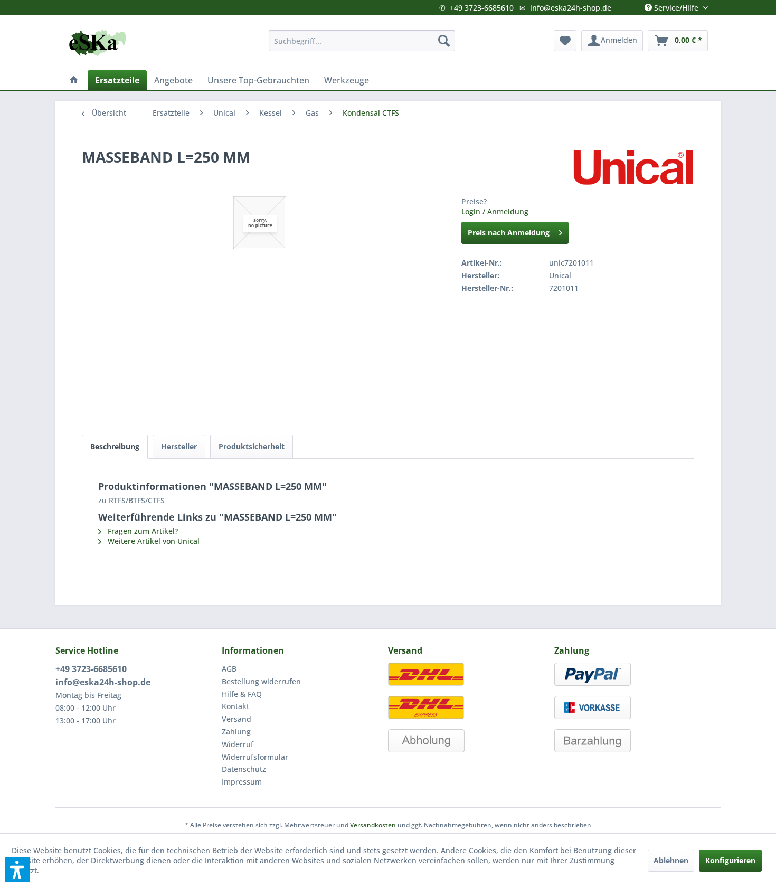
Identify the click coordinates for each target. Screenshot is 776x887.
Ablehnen (671, 860)
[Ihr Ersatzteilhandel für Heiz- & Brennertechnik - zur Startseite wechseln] (97, 43)
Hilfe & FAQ (242, 694)
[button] (17, 869)
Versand (236, 719)
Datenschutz (244, 769)
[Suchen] (444, 40)
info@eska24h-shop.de (570, 8)
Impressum (242, 782)
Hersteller (179, 446)
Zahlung (236, 731)
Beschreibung (114, 446)
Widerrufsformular (255, 757)
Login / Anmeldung (494, 211)
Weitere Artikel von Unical (153, 541)
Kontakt (235, 706)
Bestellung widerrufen (261, 681)
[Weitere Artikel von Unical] (633, 167)
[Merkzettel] (565, 40)
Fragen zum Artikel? (142, 531)
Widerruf (237, 744)
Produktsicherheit (252, 446)
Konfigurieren (730, 860)
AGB (229, 669)
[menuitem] (362, 40)
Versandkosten (373, 824)
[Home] (74, 80)
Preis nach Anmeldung (509, 233)
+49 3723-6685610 (482, 8)
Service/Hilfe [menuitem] (676, 5)
